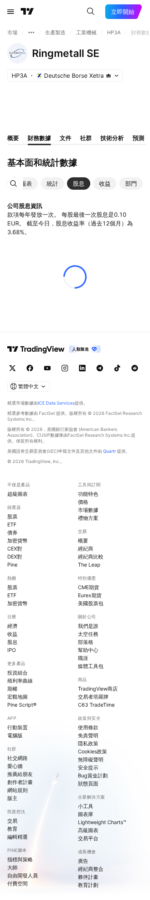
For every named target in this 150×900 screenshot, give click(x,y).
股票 (12, 516)
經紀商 (85, 548)
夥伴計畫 (88, 877)
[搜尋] (90, 11)
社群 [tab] (86, 138)
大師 (12, 867)
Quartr (109, 451)
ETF (11, 524)
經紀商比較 (90, 556)
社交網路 (17, 758)
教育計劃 (88, 885)
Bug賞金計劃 (93, 775)
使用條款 (88, 727)
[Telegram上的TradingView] (100, 368)
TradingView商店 (98, 688)
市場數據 (88, 510)
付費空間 (17, 883)
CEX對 (14, 548)
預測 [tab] (138, 138)
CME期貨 (88, 587)
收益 (12, 634)
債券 (12, 532)
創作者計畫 (20, 782)
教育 (12, 829)
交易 (12, 821)
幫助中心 (88, 650)
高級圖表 (88, 830)
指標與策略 (20, 859)
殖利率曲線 (20, 680)
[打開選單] (10, 11)
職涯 (83, 658)
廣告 (83, 861)
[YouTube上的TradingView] (47, 368)
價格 (83, 502)
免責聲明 (88, 735)
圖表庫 (85, 814)
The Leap (89, 564)
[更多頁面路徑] (31, 32)
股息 (12, 642)
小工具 (85, 806)
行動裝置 (17, 727)
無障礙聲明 (90, 759)
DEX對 (14, 556)
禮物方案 (88, 518)
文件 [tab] (65, 138)
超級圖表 (17, 494)
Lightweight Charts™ (102, 822)
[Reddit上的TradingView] (135, 368)
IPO (11, 650)
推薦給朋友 (20, 774)
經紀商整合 (90, 869)
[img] (108, 75)
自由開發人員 (22, 875)
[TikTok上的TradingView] (117, 368)
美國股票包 (90, 603)
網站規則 (17, 790)
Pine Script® (21, 705)
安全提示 (88, 767)
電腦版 (15, 735)
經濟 (12, 626)
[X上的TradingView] (12, 368)
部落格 (85, 642)
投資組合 (17, 672)
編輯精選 (17, 837)
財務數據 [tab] (39, 138)
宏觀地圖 (17, 697)
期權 (12, 688)
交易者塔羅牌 (93, 697)
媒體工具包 (90, 666)
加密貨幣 (17, 540)
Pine (12, 564)
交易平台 (88, 838)
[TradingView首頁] (27, 12)
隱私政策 (88, 743)
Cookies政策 (92, 751)
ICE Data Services (56, 403)
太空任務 (88, 634)
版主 (12, 798)
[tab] (26, 183)
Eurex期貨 (90, 595)
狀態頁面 (88, 783)
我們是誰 (88, 626)
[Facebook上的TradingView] (30, 368)
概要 (83, 540)
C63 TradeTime (96, 705)
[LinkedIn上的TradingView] (82, 368)
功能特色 (88, 494)
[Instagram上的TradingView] (65, 368)
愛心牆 (15, 766)
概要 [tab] (13, 138)
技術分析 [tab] (112, 138)
